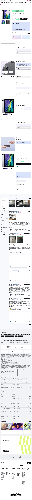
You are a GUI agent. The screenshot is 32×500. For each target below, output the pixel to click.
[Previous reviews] (28, 325)
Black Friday (18, 476)
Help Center (8, 471)
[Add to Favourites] (29, 19)
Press (2, 471)
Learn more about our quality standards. (7, 380)
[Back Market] (5, 2)
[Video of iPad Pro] (8, 22)
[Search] (11, 2)
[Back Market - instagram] (2, 476)
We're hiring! (3, 473)
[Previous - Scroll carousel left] (27, 33)
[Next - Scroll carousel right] (29, 33)
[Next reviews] (30, 325)
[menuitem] (11, 5)
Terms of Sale (23, 472)
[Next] (11, 114)
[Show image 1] (1, 76)
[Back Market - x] (2, 479)
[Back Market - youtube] (2, 477)
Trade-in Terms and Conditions (23, 474)
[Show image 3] (10, 114)
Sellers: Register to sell (13, 480)
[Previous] (4, 114)
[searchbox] (12, 2)
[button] (8, 12)
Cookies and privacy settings (23, 477)
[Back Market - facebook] (3, 477)
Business (25, 2)
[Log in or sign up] (28, 2)
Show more (11, 227)
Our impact (2, 472)
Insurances (13, 473)
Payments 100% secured (13, 485)
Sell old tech (13, 474)
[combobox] (23, 146)
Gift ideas (18, 475)
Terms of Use (23, 471)
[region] (21, 37)
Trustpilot (2, 474)
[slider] (1, 218)
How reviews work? (4, 210)
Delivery (7, 472)
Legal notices (23, 483)
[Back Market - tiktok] (3, 476)
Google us (6, 447)
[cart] (30, 2)
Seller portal (13, 482)
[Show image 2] (8, 114)
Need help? (21, 2)
